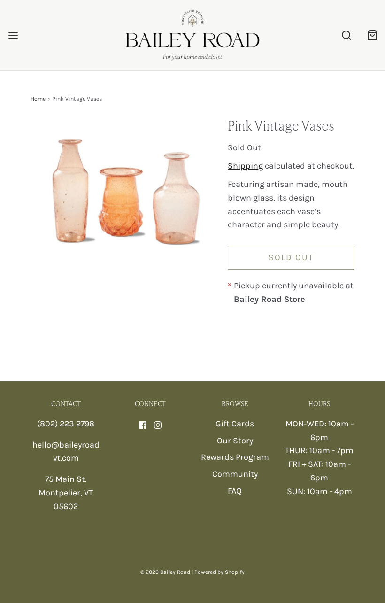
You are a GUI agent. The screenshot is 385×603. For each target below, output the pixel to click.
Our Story (235, 440)
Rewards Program (235, 457)
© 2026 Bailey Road (165, 572)
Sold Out (291, 257)
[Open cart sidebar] (372, 35)
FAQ (235, 491)
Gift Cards (235, 423)
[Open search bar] (346, 35)
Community (235, 474)
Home (38, 98)
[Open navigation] (13, 35)
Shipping (245, 166)
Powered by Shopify (219, 572)
